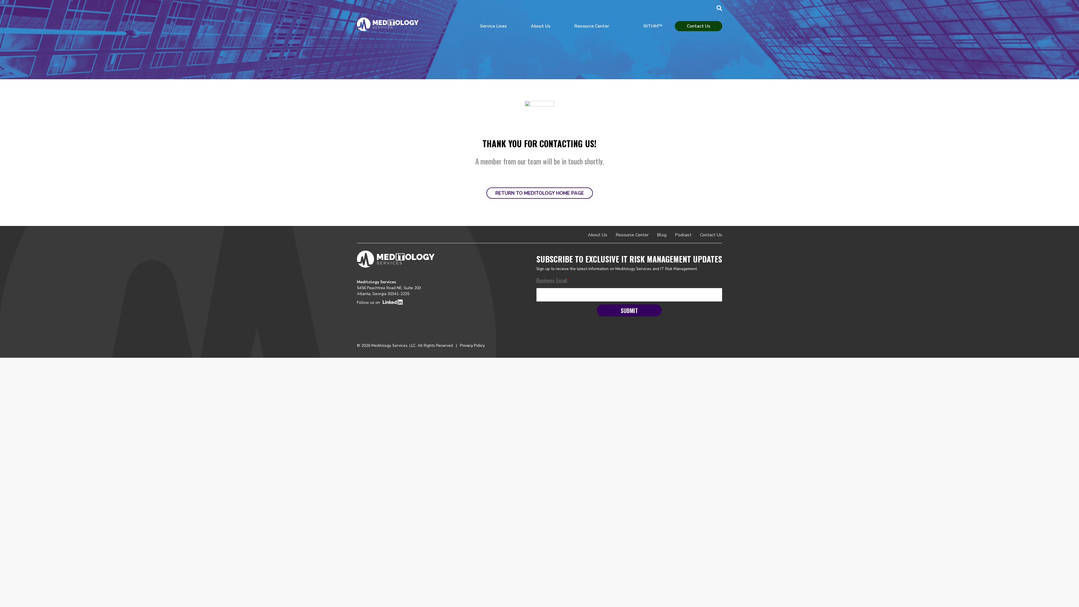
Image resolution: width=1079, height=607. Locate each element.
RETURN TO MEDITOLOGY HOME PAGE (539, 193)
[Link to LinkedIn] (402, 302)
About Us (540, 26)
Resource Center (591, 26)
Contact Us (698, 26)
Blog (662, 235)
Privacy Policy (472, 345)
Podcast (683, 235)
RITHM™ (652, 26)
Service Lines (493, 26)
